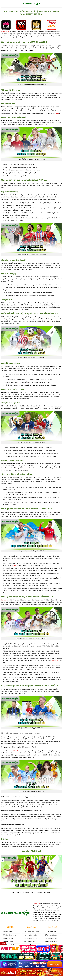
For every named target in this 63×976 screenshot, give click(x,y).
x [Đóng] (3, 943)
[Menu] (2, 4)
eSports (57, 113)
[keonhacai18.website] (31, 3)
